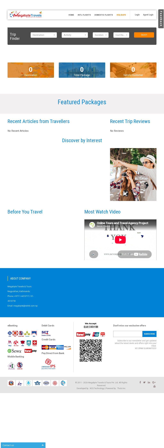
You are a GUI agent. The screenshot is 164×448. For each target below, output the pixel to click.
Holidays (121, 15)
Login (137, 15)
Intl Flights (84, 15)
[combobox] (44, 35)
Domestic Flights (103, 15)
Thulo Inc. (121, 388)
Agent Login (148, 15)
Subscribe (149, 334)
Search (144, 35)
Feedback (161, 19)
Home (71, 15)
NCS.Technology (97, 388)
